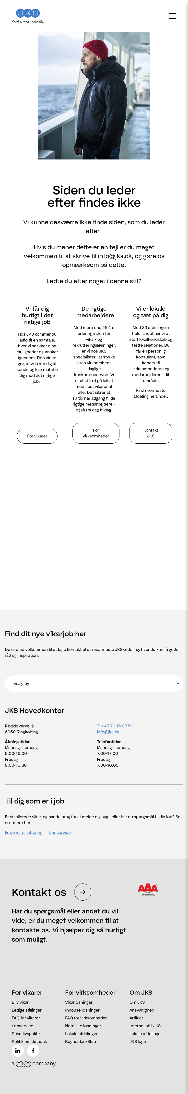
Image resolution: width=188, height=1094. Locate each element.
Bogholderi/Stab (80, 1041)
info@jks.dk (108, 731)
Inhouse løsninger (82, 1010)
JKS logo (137, 1041)
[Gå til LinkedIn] (19, 1050)
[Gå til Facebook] (34, 1050)
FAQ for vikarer (26, 1017)
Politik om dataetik (29, 1041)
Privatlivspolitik (26, 1033)
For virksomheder (96, 433)
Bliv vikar (20, 1002)
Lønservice (60, 832)
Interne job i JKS (145, 1025)
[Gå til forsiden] (32, 16)
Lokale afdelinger (81, 1033)
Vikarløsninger (79, 1002)
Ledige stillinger (27, 1010)
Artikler (136, 1017)
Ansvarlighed (141, 1010)
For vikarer (37, 436)
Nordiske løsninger (83, 1025)
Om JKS (137, 1002)
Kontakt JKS (150, 433)
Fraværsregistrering (23, 832)
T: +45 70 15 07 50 (115, 726)
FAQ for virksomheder (86, 1017)
